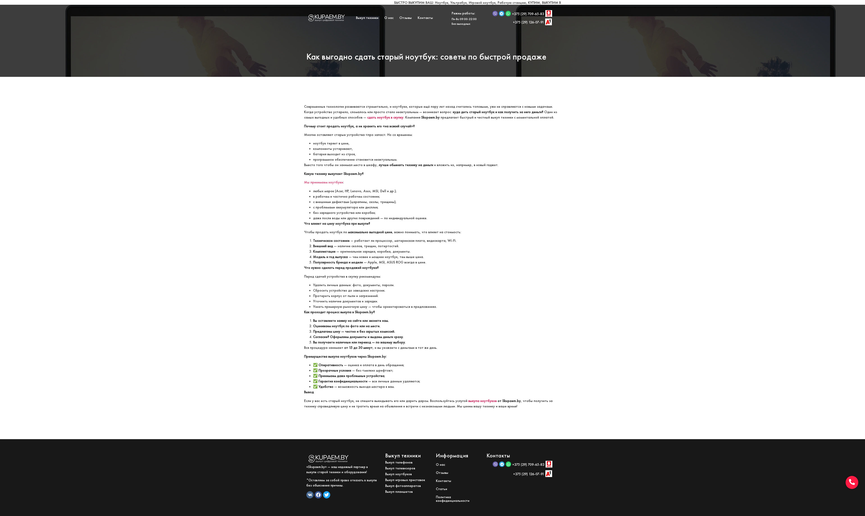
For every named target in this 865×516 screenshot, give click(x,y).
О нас (389, 18)
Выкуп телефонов (398, 462)
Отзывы (405, 18)
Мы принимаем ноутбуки (323, 182)
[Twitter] (326, 494)
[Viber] (495, 13)
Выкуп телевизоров (400, 468)
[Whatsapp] (508, 13)
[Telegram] (501, 13)
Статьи (441, 488)
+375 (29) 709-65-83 (528, 13)
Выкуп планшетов (399, 491)
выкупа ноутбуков (482, 400)
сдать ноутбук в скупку (385, 117)
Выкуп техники (367, 18)
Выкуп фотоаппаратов (403, 485)
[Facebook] (318, 494)
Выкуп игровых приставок (405, 479)
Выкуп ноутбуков (398, 474)
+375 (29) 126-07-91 (528, 22)
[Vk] (310, 494)
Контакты (425, 18)
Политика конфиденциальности (452, 499)
